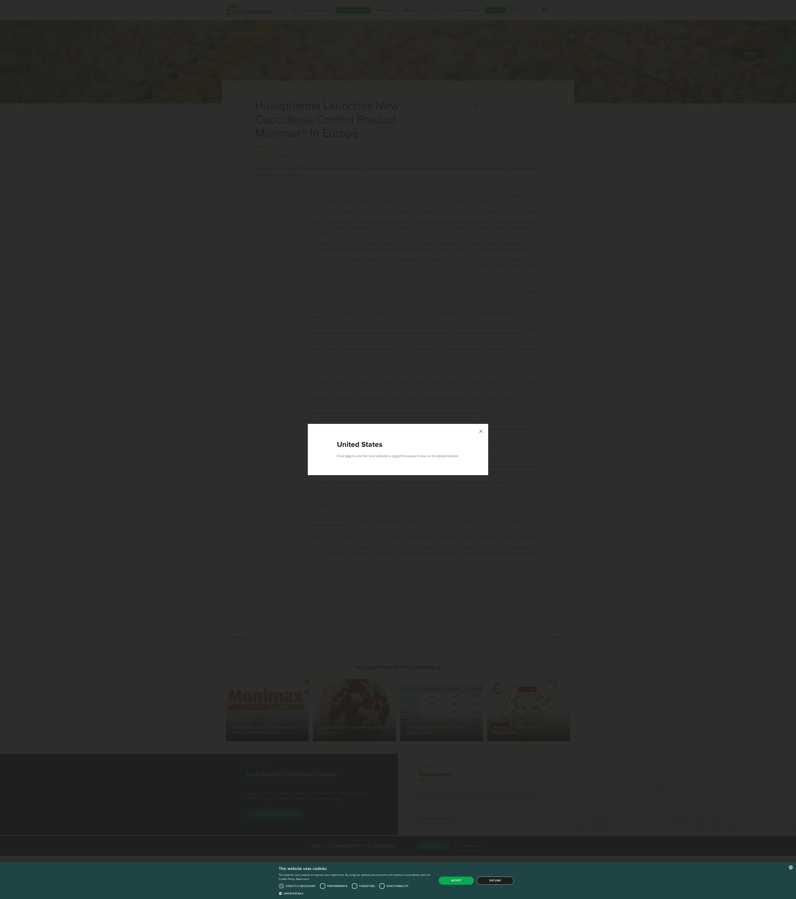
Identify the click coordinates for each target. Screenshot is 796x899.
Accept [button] (456, 880)
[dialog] (398, 880)
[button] (355, 893)
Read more (302, 879)
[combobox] (791, 867)
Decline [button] (495, 880)
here (348, 456)
